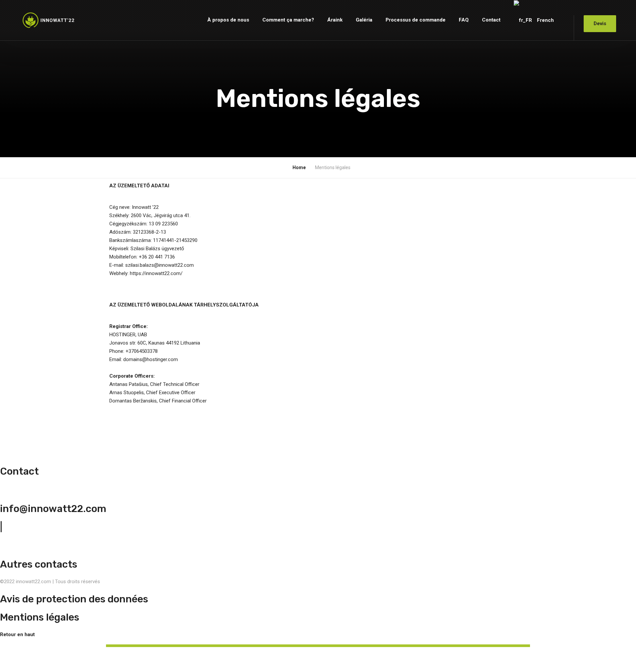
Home (299, 167)
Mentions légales (39, 617)
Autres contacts (38, 564)
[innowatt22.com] (48, 20)
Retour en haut (17, 634)
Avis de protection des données (74, 599)
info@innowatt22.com (53, 509)
